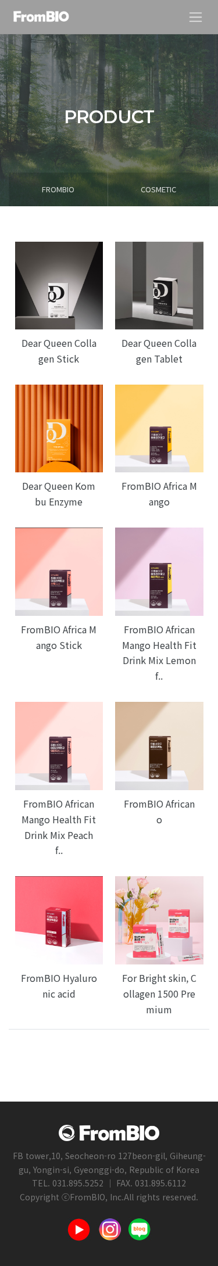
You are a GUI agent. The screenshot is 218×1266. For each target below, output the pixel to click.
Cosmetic (158, 189)
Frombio (58, 189)
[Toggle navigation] (195, 17)
